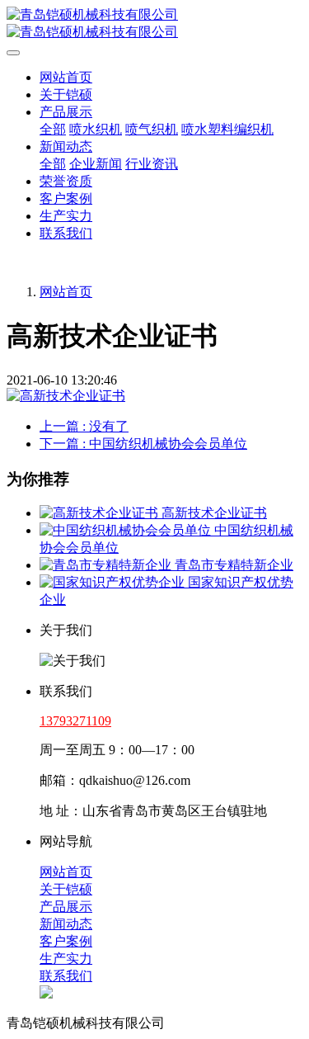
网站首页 (66, 77)
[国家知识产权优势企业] (114, 582)
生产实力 (66, 216)
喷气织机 (151, 129)
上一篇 (84, 426)
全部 (53, 129)
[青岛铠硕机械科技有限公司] (154, 24)
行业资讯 (151, 164)
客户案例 (66, 198)
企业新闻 (95, 164)
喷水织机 (95, 129)
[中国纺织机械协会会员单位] (127, 530)
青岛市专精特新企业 (234, 565)
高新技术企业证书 (214, 513)
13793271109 (75, 721)
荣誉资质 (66, 181)
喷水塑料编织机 (227, 129)
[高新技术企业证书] (101, 513)
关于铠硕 (66, 94)
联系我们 (66, 233)
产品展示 (66, 112)
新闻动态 (66, 146)
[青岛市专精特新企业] (107, 565)
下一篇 (143, 444)
